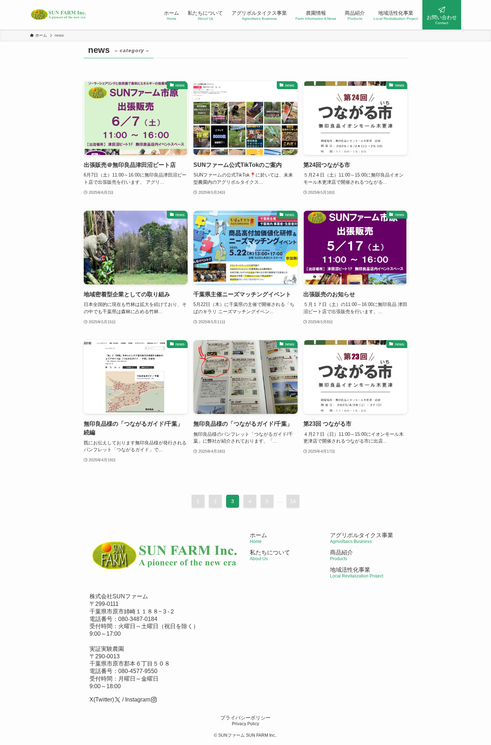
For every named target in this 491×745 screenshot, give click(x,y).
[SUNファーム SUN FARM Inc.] (58, 15)
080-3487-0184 (137, 619)
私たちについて (270, 555)
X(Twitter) (102, 699)
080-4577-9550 (137, 671)
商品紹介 (341, 555)
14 (293, 501)
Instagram (137, 699)
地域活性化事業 (356, 573)
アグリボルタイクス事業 (361, 535)
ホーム (258, 538)
